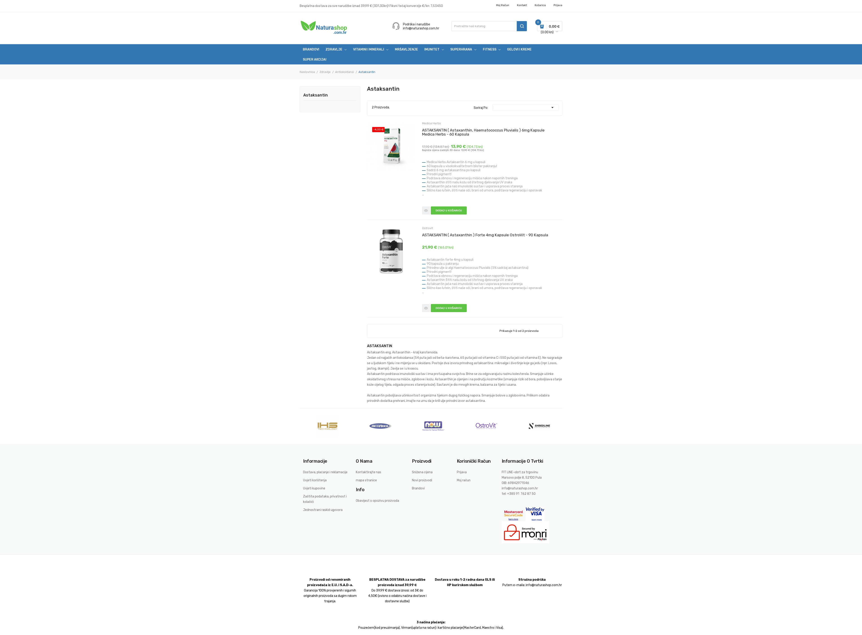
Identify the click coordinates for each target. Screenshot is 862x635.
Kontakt (522, 5)
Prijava (462, 472)
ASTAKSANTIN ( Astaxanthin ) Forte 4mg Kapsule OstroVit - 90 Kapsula (485, 235)
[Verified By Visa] (535, 514)
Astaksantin (315, 95)
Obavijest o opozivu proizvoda (377, 501)
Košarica (540, 5)
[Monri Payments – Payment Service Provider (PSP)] (525, 532)
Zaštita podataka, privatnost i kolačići (325, 499)
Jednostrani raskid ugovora (323, 510)
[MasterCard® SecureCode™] (514, 514)
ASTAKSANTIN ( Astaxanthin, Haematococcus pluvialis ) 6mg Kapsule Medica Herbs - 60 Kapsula (483, 132)
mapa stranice (366, 480)
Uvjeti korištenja (315, 480)
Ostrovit (427, 228)
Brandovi (418, 488)
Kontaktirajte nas (368, 472)
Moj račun (502, 5)
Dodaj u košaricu (448, 210)
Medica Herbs (431, 123)
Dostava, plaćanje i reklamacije (325, 472)
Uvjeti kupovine (314, 488)
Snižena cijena (422, 472)
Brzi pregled (426, 210)
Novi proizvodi (422, 480)
